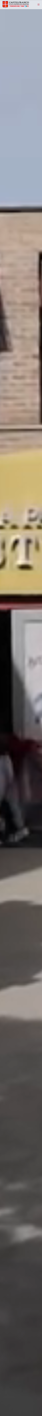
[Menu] (39, 5)
